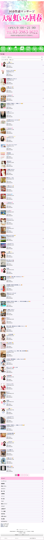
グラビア (3, 506)
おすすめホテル (4, 521)
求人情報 (3, 518)
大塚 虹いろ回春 (22, 532)
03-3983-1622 (6, 523)
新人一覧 (3, 491)
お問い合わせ (3, 516)
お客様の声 (3, 508)
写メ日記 (3, 498)
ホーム (6, 538)
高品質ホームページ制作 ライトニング (22, 534)
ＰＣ (26, 529)
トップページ (3, 481)
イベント (3, 496)
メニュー (16, 538)
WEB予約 (3, 513)
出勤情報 (3, 493)
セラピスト (3, 488)
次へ (27, 475)
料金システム (3, 486)
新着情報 (3, 483)
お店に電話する (33, 538)
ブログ (2, 501)
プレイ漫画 (3, 511)
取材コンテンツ (4, 503)
